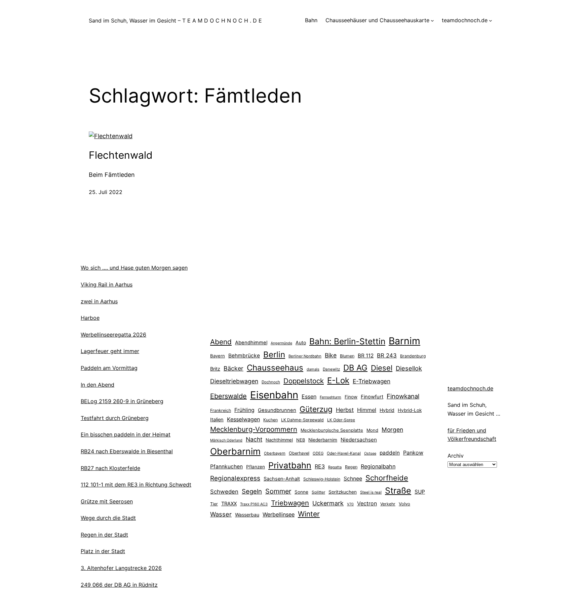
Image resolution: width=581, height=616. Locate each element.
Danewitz (331, 369)
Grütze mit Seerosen (107, 501)
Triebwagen (290, 503)
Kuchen (270, 419)
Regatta (335, 467)
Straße (398, 491)
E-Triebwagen (371, 381)
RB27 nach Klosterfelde (110, 468)
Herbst (345, 410)
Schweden (224, 491)
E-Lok (338, 380)
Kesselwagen (243, 419)
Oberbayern (274, 453)
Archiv (456, 455)
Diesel (381, 367)
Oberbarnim (235, 451)
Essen (309, 396)
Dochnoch (271, 382)
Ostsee (370, 453)
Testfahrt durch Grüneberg (115, 418)
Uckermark (328, 503)
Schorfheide (386, 477)
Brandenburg (413, 355)
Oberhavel (299, 453)
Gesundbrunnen (277, 410)
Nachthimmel (279, 439)
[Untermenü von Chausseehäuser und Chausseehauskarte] (432, 20)
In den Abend (97, 384)
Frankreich (220, 410)
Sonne (301, 492)
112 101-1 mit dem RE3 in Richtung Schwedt (136, 484)
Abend (221, 342)
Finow (351, 396)
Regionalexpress (235, 478)
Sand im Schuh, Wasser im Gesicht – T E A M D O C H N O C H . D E (175, 20)
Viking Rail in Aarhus (106, 284)
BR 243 (387, 355)
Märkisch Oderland (226, 440)
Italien (217, 420)
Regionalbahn (378, 466)
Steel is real (371, 492)
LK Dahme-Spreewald (302, 419)
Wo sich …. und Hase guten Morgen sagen (134, 267)
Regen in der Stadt (104, 534)
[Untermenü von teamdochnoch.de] (490, 20)
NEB (300, 439)
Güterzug (316, 409)
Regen (351, 466)
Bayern (217, 355)
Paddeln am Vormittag (109, 367)
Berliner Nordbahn (304, 356)
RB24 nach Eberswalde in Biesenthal (127, 451)
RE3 (320, 466)
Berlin (274, 354)
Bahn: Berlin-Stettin (347, 341)
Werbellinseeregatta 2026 (113, 334)
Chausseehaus (275, 368)
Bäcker (233, 368)
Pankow (413, 452)
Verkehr (387, 503)
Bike (331, 355)
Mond (372, 430)
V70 (350, 504)
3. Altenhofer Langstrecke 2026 (121, 568)
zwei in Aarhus (99, 301)
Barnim (404, 341)
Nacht (254, 439)
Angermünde (281, 343)
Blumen (347, 355)
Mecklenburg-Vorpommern (253, 429)
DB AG (355, 368)
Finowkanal (403, 396)
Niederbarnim (322, 439)
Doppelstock (303, 381)
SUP (420, 492)
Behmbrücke (244, 355)
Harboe (90, 317)
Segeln (252, 491)
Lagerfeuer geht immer (110, 351)
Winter (309, 513)
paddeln (390, 453)
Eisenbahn (274, 395)
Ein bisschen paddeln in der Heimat (125, 434)
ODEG (318, 453)
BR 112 (366, 355)
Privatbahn (289, 465)
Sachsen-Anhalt (282, 479)
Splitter (318, 492)
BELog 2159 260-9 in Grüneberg (122, 401)
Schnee (353, 478)
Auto (301, 342)
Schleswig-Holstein (321, 479)
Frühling (244, 410)
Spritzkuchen (342, 492)
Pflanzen (255, 466)
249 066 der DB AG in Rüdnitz (119, 584)
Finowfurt (372, 397)
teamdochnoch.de (470, 388)
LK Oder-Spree (341, 420)
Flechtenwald (121, 155)
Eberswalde (228, 396)
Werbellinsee (279, 514)
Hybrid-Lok (410, 410)
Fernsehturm (330, 397)
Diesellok (409, 368)
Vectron (367, 503)
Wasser (221, 514)
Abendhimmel (251, 343)
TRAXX (229, 504)
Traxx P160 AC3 (254, 504)
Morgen (392, 429)
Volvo (404, 503)
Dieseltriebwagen (234, 381)
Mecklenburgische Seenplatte (332, 430)
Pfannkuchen (226, 466)
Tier (214, 503)
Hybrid (387, 410)
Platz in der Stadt (103, 551)
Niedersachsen (359, 439)
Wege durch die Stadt (108, 517)
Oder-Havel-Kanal (344, 453)
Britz (215, 369)
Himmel (366, 410)
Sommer (278, 491)
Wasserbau (247, 514)
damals (313, 369)
